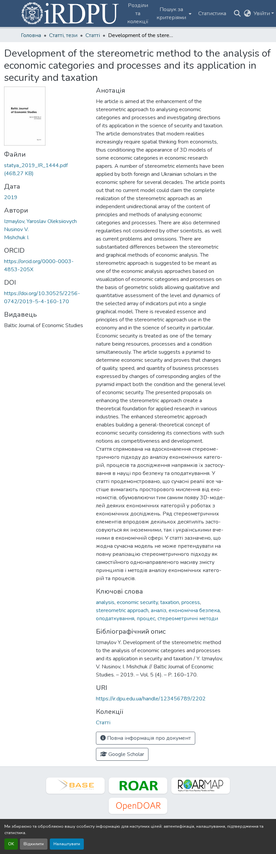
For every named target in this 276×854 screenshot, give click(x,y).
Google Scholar (125, 754)
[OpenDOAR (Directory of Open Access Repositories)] (138, 806)
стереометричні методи (188, 618)
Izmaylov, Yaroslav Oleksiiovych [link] (40, 221)
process (190, 602)
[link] (46, 169)
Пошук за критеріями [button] (171, 13)
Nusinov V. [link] (16, 229)
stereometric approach (122, 610)
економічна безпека (194, 610)
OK (11, 844)
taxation (169, 602)
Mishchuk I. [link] (16, 237)
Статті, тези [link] (63, 35)
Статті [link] (92, 35)
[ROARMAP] (200, 786)
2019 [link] (11, 197)
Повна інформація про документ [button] (148, 738)
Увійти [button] (262, 13)
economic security (137, 602)
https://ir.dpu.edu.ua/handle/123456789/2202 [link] (151, 698)
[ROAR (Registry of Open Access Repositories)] (138, 786)
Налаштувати (67, 844)
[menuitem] (173, 13)
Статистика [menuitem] (212, 13)
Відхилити (34, 844)
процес (146, 618)
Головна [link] (31, 35)
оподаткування (115, 618)
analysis (105, 602)
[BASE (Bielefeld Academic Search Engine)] (75, 786)
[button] (70, 13)
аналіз (158, 610)
